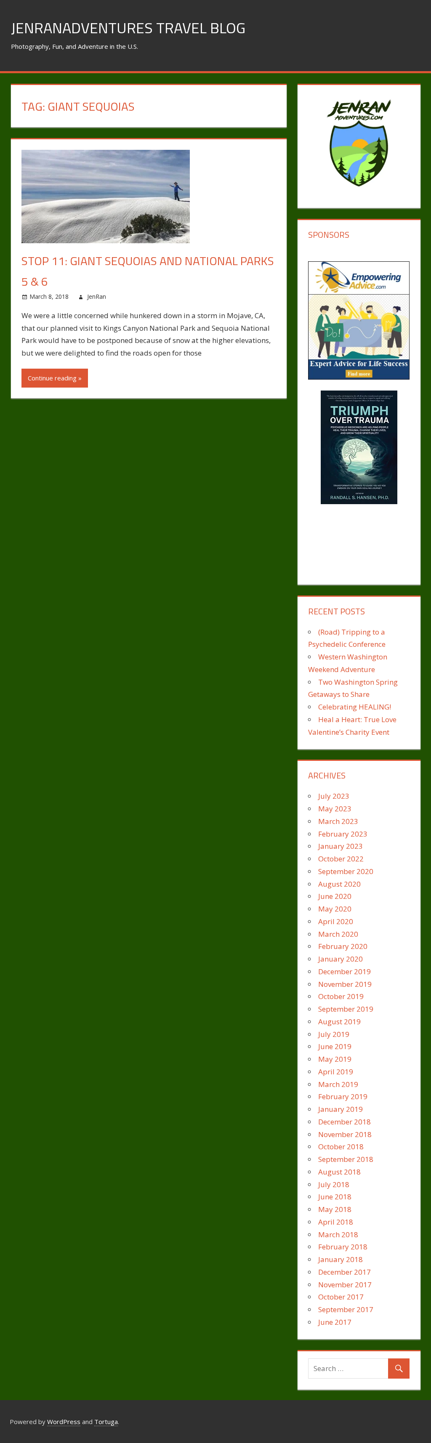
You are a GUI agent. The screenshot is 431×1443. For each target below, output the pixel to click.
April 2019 (335, 1071)
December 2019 (344, 971)
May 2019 (334, 1059)
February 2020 (342, 946)
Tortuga (106, 1421)
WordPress (63, 1421)
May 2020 (334, 909)
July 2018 (333, 1184)
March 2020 (338, 934)
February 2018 (342, 1247)
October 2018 (341, 1146)
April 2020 (335, 921)
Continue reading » (55, 378)
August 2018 (339, 1172)
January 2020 (340, 959)
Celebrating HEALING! (354, 707)
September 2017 (345, 1309)
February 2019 (342, 1096)
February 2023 (342, 834)
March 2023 (338, 821)
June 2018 (334, 1196)
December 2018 (344, 1122)
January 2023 (340, 846)
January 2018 (340, 1259)
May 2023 (334, 808)
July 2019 (333, 1034)
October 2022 (341, 859)
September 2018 (345, 1159)
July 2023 (333, 796)
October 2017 (341, 1297)
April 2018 (335, 1222)
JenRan (96, 296)
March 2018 (338, 1234)
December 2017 (344, 1272)
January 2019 (340, 1109)
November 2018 (345, 1134)
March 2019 (338, 1084)
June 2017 (334, 1322)
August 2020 (339, 884)
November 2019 (345, 984)
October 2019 (341, 996)
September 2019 (345, 1009)
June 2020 (334, 896)
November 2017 (345, 1284)
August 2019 (339, 1021)
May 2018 (334, 1209)
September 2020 (345, 871)
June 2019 (334, 1046)
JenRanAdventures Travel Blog (128, 27)
